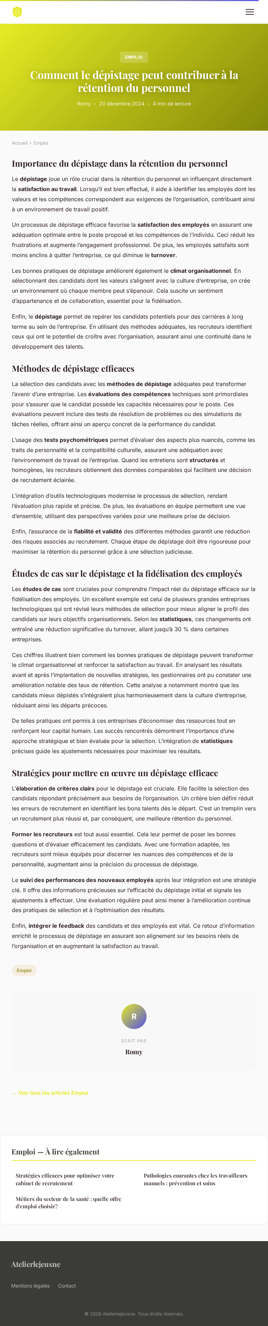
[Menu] (250, 11)
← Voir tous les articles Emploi (50, 1093)
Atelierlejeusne (35, 1264)
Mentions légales (30, 1286)
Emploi (134, 57)
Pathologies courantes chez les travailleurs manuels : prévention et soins (195, 1179)
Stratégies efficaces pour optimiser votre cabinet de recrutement (65, 1179)
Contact (67, 1286)
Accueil (20, 143)
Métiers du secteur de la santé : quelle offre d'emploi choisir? (68, 1202)
